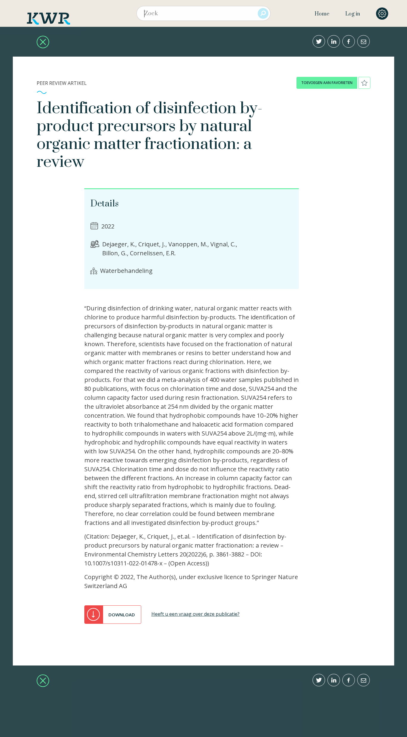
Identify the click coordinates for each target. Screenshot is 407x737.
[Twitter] (319, 41)
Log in (352, 14)
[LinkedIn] (333, 41)
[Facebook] (348, 41)
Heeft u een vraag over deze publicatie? (195, 614)
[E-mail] (363, 41)
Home (322, 14)
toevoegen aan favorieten (326, 82)
